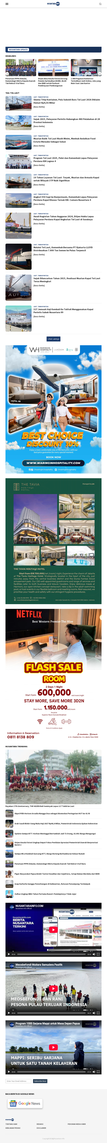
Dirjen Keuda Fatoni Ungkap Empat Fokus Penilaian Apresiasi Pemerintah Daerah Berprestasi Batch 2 (56, 843)
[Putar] (9, 954)
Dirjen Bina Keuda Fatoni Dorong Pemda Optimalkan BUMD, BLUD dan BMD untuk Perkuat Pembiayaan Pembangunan (20, 82)
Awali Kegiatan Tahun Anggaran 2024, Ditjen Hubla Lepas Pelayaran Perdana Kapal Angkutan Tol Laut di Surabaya (64, 218)
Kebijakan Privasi (12, 1128)
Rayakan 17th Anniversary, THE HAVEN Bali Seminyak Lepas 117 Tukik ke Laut (39, 806)
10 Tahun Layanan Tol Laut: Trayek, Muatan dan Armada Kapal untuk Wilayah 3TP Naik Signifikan (66, 179)
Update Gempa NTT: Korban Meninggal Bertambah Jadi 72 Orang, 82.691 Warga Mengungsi (55, 833)
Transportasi (43, 97)
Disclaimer (41, 1128)
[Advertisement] (53, 27)
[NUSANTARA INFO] (53, 3)
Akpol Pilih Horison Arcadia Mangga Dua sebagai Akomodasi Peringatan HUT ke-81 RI (52, 813)
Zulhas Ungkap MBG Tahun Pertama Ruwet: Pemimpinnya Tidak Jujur (45, 894)
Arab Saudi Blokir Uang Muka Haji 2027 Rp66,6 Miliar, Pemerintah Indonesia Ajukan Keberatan (56, 823)
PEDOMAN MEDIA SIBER (77, 1124)
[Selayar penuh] (98, 954)
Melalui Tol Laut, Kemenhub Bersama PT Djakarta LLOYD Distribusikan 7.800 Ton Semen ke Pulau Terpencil (63, 249)
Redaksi (40, 1124)
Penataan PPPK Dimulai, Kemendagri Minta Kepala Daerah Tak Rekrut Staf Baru (50, 864)
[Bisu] (94, 954)
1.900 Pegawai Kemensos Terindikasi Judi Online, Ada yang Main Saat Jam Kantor (53, 81)
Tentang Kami (11, 1124)
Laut (35, 97)
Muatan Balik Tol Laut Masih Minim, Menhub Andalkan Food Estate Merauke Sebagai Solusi (65, 140)
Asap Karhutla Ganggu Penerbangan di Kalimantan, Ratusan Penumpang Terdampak (52, 884)
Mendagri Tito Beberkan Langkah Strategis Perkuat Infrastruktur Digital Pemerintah (86, 81)
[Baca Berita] (39, 107)
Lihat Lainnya (53, 339)
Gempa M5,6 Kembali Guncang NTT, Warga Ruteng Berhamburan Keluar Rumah (50, 854)
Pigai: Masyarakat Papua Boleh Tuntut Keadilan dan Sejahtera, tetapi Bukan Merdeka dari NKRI (57, 874)
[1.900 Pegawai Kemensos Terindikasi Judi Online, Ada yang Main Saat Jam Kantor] (53, 67)
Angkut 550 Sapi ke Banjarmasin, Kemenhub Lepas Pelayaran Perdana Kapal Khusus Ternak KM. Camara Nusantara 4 (65, 198)
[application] (53, 930)
